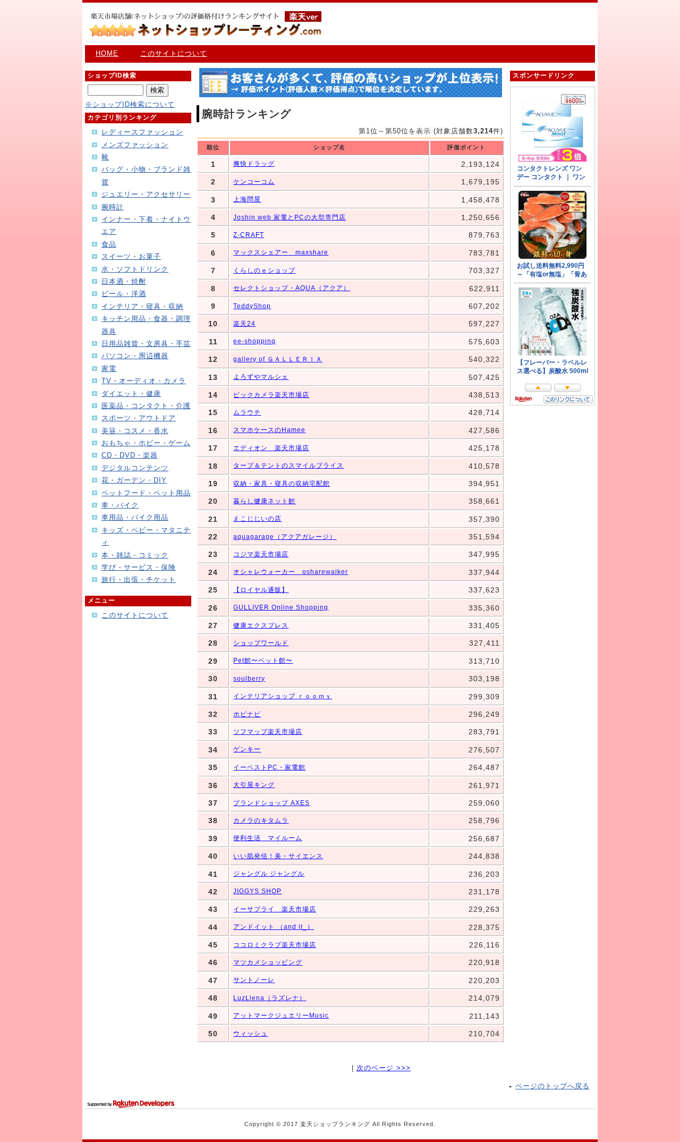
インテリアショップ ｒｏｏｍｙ (282, 696)
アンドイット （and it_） (273, 926)
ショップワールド (260, 643)
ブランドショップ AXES (271, 803)
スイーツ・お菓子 (131, 256)
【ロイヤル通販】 (260, 590)
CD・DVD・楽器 (129, 455)
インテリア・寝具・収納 (142, 306)
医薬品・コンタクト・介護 (146, 406)
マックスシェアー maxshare (280, 252)
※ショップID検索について (130, 104)
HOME (107, 53)
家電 (108, 369)
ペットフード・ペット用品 (146, 493)
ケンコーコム (254, 181)
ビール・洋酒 (123, 294)
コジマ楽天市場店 (260, 554)
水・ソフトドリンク (134, 269)
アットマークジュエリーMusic (281, 1015)
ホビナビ (247, 714)
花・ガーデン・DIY (134, 480)
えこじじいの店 (257, 518)
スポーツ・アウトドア (138, 418)
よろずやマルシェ (260, 376)
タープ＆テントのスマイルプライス (288, 465)
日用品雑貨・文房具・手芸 (146, 344)
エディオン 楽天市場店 (271, 448)
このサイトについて (173, 53)
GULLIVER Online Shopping (280, 607)
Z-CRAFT (248, 235)
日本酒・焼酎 (123, 281)
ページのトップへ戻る (552, 1086)
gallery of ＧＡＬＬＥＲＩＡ (277, 359)
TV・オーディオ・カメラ (143, 381)
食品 (108, 244)
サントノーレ (254, 980)
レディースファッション (142, 132)
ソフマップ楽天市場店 (267, 731)
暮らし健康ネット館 (264, 501)
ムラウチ (247, 412)
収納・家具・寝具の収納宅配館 (281, 483)
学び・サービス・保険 (138, 567)
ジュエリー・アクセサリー (146, 194)
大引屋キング (254, 785)
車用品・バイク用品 (134, 517)
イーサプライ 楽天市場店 (274, 909)
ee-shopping (254, 341)
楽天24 (244, 323)
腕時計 (112, 207)
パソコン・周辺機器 (134, 356)
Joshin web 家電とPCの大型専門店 (289, 217)
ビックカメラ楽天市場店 (271, 395)
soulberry (249, 678)
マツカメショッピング (267, 962)
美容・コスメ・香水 (134, 431)
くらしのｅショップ (264, 270)
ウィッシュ (250, 1033)
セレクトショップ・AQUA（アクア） (291, 288)
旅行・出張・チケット (138, 579)
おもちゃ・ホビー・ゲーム (146, 443)
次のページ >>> (383, 1068)
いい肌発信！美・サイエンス (278, 856)
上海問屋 (247, 199)
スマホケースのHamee (269, 430)
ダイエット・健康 (131, 393)
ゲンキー (247, 749)
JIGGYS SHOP (257, 891)
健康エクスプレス (260, 625)
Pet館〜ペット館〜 (263, 660)
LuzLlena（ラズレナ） (269, 998)
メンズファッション (134, 145)
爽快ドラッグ (254, 163)
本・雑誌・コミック (134, 555)
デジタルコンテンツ (134, 468)
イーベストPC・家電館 (269, 767)
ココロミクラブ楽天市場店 (274, 945)
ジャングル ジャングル (268, 873)
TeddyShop (252, 306)
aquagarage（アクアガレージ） (284, 536)
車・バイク (120, 505)
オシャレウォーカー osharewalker (290, 572)
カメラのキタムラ (260, 820)
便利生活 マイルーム (267, 838)
